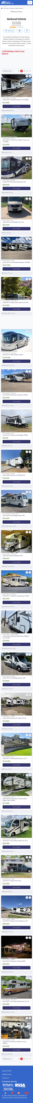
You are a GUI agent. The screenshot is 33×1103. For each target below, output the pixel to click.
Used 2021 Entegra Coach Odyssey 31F (15, 921)
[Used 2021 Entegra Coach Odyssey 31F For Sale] (16, 906)
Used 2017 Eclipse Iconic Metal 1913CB (15, 302)
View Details (16, 106)
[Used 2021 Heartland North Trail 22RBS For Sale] (16, 85)
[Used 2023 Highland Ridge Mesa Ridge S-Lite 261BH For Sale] (16, 622)
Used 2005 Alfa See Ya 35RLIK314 (14, 475)
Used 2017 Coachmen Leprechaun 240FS (16, 596)
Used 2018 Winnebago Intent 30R (14, 515)
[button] (19, 30)
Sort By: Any (7, 71)
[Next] (30, 71)
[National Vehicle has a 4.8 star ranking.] (13, 27)
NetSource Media (7, 1098)
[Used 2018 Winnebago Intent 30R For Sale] (16, 501)
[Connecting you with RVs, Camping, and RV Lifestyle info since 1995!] (7, 2)
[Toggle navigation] (29, 2)
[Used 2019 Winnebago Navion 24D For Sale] (16, 664)
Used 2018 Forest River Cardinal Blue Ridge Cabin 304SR (15, 799)
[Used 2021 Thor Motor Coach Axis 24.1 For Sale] (16, 826)
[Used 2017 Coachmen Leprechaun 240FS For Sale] (16, 581)
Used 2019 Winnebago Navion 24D (14, 678)
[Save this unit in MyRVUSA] (30, 76)
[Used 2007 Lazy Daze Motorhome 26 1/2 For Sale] (16, 987)
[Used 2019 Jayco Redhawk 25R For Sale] (16, 541)
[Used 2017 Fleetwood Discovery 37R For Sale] (16, 744)
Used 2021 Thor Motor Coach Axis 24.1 (15, 841)
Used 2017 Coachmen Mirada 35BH (14, 961)
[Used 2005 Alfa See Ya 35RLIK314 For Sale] (16, 461)
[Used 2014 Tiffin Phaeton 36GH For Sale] (16, 340)
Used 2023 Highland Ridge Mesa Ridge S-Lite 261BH (16, 637)
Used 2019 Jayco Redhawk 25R (13, 556)
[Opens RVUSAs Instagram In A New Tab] (19, 1093)
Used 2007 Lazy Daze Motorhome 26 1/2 (16, 1001)
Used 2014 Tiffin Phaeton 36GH (13, 355)
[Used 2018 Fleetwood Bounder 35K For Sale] (16, 167)
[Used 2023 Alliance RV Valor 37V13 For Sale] (16, 704)
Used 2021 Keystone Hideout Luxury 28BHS (14, 1042)
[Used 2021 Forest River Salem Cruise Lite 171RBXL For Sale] (16, 125)
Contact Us (5, 1078)
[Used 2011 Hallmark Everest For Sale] (16, 866)
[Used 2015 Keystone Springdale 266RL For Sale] (16, 421)
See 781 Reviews (20, 27)
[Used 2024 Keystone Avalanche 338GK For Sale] (16, 380)
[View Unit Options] (27, 76)
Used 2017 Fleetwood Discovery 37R (15, 758)
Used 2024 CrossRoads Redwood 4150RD (16, 262)
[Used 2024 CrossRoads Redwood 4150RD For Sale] (16, 248)
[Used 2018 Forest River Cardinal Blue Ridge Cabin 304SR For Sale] (16, 784)
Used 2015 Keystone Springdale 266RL (15, 435)
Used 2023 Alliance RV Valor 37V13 (14, 718)
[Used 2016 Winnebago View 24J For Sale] (16, 208)
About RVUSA (6, 1071)
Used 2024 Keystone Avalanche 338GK (15, 395)
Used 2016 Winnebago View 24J (13, 222)
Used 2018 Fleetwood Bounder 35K (14, 182)
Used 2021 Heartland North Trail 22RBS (16, 100)
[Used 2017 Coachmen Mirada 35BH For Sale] (16, 947)
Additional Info (6, 1074)
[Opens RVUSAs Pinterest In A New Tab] (12, 1093)
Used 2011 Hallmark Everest (12, 881)
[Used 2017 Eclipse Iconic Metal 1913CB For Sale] (16, 288)
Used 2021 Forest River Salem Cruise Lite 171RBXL (16, 141)
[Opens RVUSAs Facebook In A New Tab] (5, 1093)
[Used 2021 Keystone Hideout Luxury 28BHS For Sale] (16, 1027)
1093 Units (11, 31)
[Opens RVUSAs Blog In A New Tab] (26, 1093)
